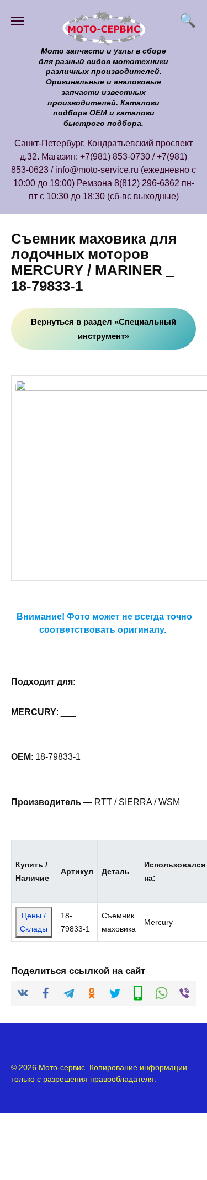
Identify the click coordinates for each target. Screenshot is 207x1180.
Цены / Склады (33, 922)
